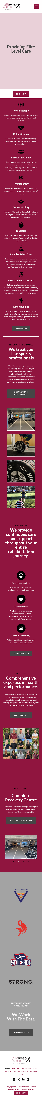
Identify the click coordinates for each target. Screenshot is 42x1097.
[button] (7, 847)
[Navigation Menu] (36, 6)
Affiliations (26, 1068)
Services (8, 1071)
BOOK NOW (21, 1093)
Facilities (33, 1071)
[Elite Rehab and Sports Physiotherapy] (12, 6)
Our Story (16, 1068)
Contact (21, 1074)
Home (7, 1068)
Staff (35, 1068)
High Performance (21, 1071)
